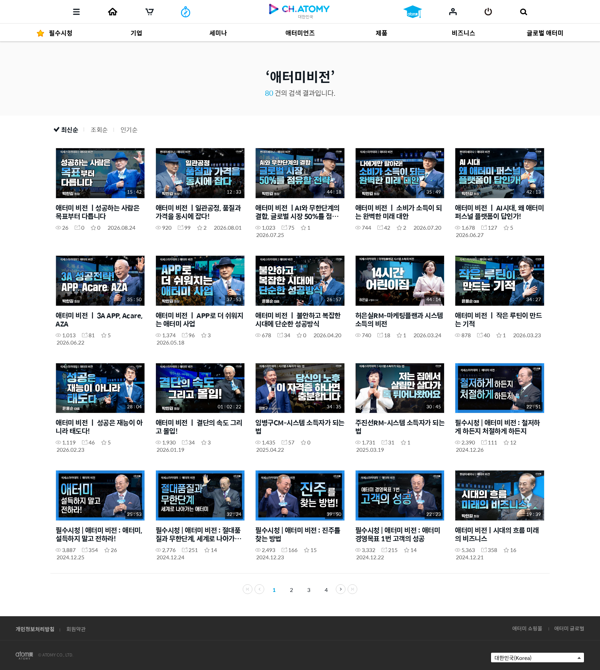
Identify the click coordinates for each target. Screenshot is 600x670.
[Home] (112, 12)
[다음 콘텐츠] (340, 589)
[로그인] (488, 12)
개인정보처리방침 (35, 629)
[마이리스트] (453, 11)
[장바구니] (149, 12)
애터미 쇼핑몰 (527, 628)
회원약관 (76, 629)
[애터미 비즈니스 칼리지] (412, 12)
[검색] (523, 12)
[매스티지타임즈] (185, 12)
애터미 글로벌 (569, 628)
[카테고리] (76, 12)
